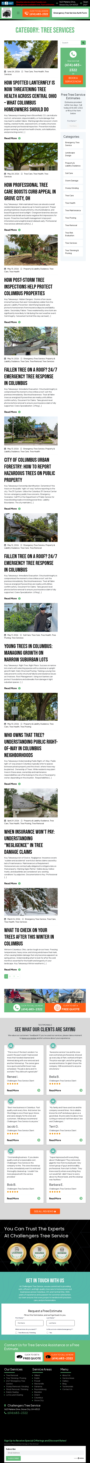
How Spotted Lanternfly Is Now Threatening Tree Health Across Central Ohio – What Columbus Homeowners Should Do (30, 96)
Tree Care (28, 71)
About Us (66, 1375)
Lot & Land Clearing (14, 1395)
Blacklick (38, 1392)
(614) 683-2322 (18, 1413)
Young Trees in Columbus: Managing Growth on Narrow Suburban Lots (28, 653)
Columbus (38, 1397)
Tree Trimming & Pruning (72, 251)
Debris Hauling (12, 1392)
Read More (12, 138)
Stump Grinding (72, 188)
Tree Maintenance (73, 210)
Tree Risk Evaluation (69, 234)
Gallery (65, 1381)
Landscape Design (70, 154)
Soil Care (27, 635)
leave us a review (29, 1038)
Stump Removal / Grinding (17, 1386)
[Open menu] (18, 13)
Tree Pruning (25, 726)
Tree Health (39, 71)
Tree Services (48, 361)
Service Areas (68, 1378)
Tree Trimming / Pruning (16, 1378)
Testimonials (67, 1386)
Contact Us (67, 1389)
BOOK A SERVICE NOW (73, 79)
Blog (64, 1383)
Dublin (37, 1378)
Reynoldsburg (40, 1389)
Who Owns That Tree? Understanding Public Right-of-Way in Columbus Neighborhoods (31, 745)
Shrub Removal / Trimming (17, 1389)
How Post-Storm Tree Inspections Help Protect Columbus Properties (28, 287)
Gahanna (38, 1386)
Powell (37, 1381)
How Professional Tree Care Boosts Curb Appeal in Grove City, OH (30, 192)
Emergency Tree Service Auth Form (70, 13)
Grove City (39, 1400)
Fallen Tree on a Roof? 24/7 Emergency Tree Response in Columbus (30, 377)
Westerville (39, 1383)
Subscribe (11, 1449)
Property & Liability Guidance (36, 269)
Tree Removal (36, 361)
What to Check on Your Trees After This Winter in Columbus (29, 937)
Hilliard (37, 1375)
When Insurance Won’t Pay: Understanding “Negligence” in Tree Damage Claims (29, 842)
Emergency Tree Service (34, 358)
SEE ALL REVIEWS (44, 1211)
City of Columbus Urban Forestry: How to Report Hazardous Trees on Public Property (29, 470)
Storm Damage (71, 180)
